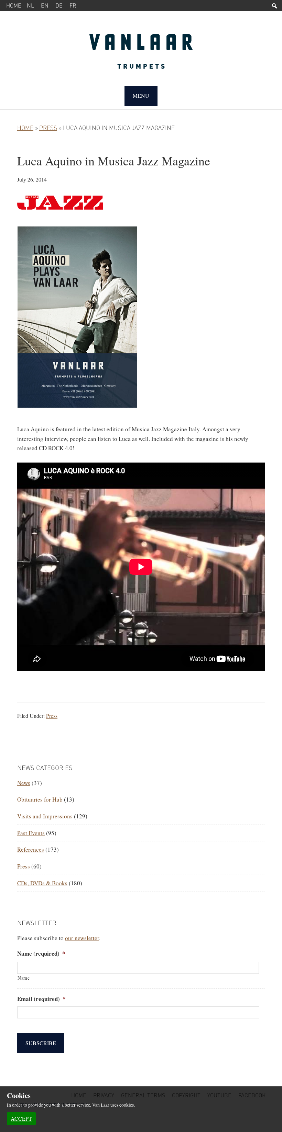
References (30, 849)
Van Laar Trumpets (141, 54)
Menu (141, 95)
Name (24, 978)
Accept (21, 1118)
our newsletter (82, 938)
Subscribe (40, 1043)
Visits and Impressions (45, 816)
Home (13, 5)
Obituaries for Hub (40, 799)
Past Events (31, 833)
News (23, 783)
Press (48, 127)
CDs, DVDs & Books (42, 883)
